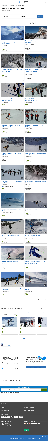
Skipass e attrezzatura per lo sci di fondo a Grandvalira (35, 262)
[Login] (45, 2)
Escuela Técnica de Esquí (25, 312)
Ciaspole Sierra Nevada (6, 398)
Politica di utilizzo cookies (29, 410)
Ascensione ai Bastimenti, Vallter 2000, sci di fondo (11, 126)
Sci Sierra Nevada (5, 396)
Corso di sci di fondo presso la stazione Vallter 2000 (33, 99)
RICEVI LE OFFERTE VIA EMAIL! (24, 387)
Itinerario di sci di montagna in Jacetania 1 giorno (10, 99)
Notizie (25, 406)
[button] (45, 308)
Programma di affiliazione (29, 407)
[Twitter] (45, 437)
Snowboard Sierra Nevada (30, 396)
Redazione (3, 409)
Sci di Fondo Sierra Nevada (6, 384)
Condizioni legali (27, 409)
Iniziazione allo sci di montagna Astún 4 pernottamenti (34, 70)
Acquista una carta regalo (35, 367)
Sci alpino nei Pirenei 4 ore (32, 209)
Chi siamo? (3, 406)
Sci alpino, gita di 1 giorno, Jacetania (35, 181)
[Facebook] (42, 437)
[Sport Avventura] (23, 1)
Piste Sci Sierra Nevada (30, 398)
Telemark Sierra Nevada (7, 312)
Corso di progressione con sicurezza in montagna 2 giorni (35, 154)
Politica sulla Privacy (5, 410)
